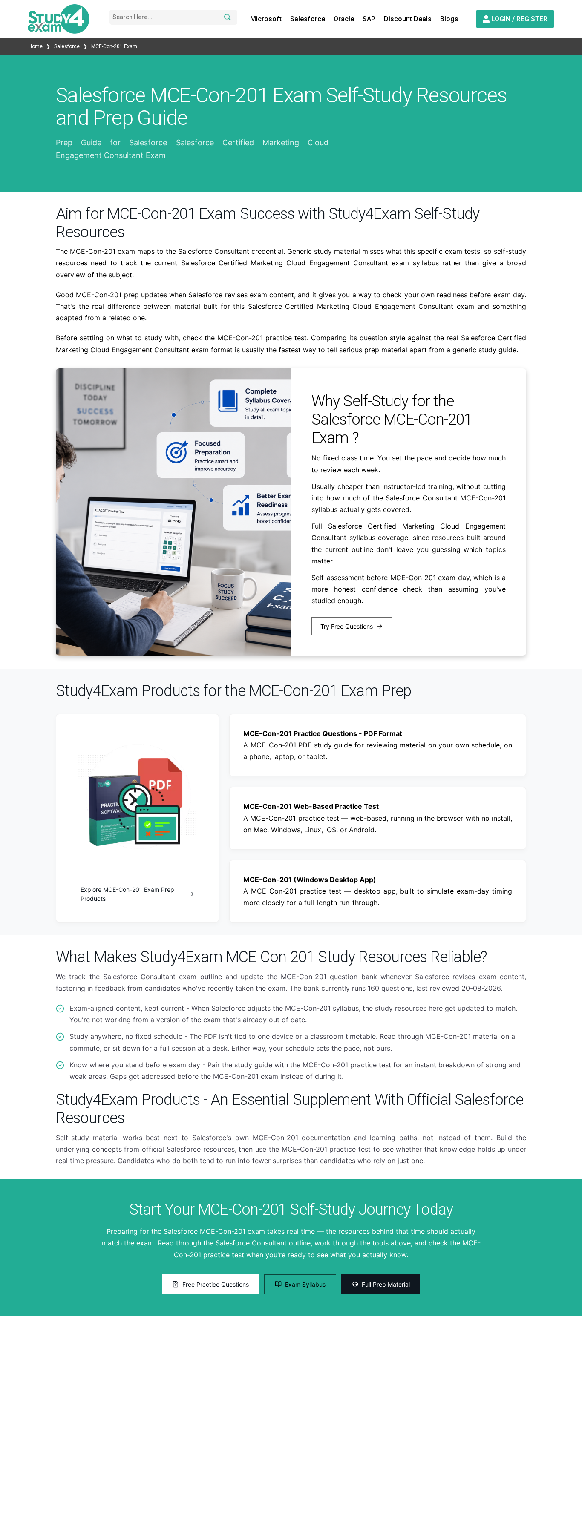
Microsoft (266, 19)
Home (36, 46)
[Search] (226, 17)
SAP (369, 19)
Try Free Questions (346, 626)
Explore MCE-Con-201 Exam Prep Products (127, 894)
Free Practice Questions (215, 1284)
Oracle (344, 19)
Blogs (449, 19)
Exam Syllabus (305, 1284)
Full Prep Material (386, 1284)
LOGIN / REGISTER (518, 19)
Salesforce (307, 19)
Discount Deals (408, 19)
